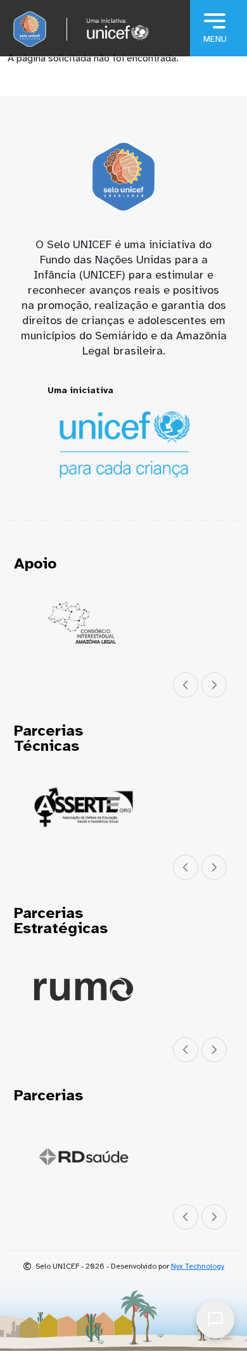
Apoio (35, 563)
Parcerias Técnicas (48, 738)
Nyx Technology (197, 1266)
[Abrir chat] (215, 1319)
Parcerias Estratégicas (61, 920)
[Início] (30, 29)
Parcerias (48, 1095)
